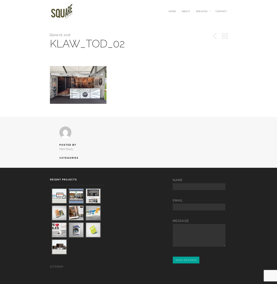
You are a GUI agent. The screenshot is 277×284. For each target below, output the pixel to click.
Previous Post (215, 36)
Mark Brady (66, 149)
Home (172, 11)
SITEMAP (56, 267)
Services (202, 11)
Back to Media (225, 36)
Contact (221, 11)
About (186, 11)
